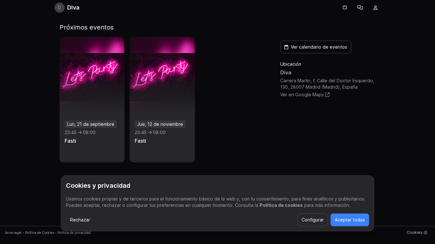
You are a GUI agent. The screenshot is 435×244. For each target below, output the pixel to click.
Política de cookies (281, 205)
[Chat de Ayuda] (360, 8)
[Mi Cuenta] (375, 8)
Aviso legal (13, 232)
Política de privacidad (74, 232)
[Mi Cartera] (345, 8)
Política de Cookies (39, 232)
